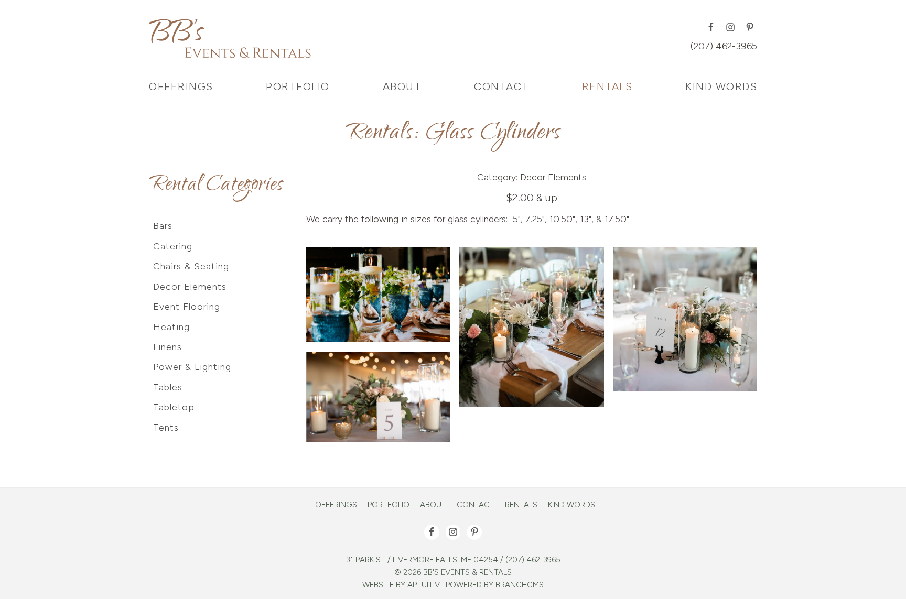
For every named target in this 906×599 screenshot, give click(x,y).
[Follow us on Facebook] (711, 27)
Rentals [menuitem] (607, 86)
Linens (167, 347)
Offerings (336, 505)
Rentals (521, 505)
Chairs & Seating (191, 266)
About (433, 505)
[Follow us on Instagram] (730, 27)
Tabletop (174, 407)
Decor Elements (553, 177)
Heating (171, 327)
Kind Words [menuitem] (721, 86)
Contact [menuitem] (501, 86)
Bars (162, 226)
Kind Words (571, 505)
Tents (166, 427)
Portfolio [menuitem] (298, 86)
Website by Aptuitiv (401, 585)
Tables (167, 387)
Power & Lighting (192, 367)
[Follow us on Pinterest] (749, 27)
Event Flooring (186, 306)
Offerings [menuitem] (181, 86)
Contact (475, 505)
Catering (172, 246)
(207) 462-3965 (724, 46)
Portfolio (388, 505)
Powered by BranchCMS (495, 585)
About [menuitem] (402, 86)
